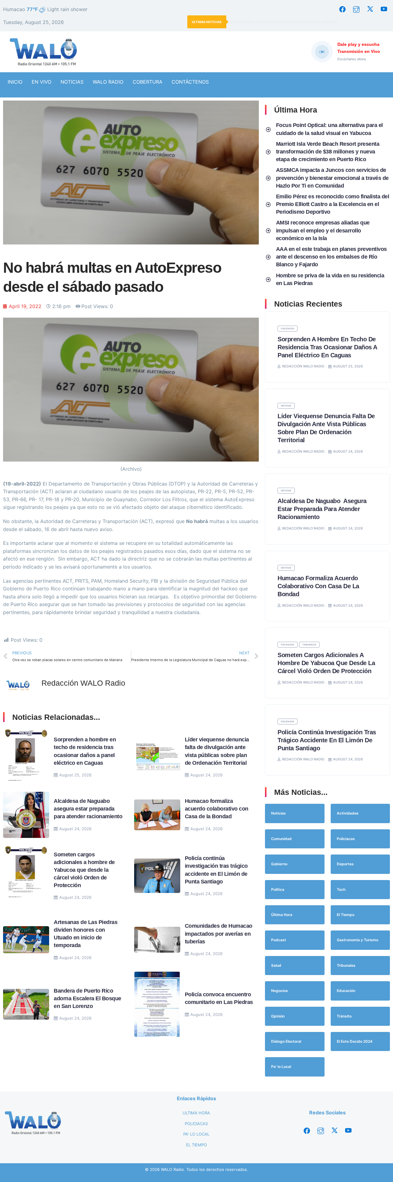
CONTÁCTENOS (190, 82)
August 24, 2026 (206, 774)
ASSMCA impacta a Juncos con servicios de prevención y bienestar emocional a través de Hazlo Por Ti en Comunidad (332, 177)
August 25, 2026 (75, 774)
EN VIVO (41, 82)
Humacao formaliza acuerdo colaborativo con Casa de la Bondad (216, 808)
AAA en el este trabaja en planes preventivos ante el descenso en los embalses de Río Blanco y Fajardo (331, 257)
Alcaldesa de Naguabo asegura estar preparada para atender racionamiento (88, 808)
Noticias (286, 405)
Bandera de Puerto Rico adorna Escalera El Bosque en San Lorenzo (87, 998)
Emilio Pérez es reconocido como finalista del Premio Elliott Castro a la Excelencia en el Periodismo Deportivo (332, 204)
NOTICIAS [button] (72, 82)
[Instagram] (356, 9)
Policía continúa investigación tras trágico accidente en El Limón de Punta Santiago (327, 740)
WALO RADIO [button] (108, 82)
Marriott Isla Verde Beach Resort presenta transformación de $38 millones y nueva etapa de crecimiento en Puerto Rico (327, 151)
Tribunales (309, 644)
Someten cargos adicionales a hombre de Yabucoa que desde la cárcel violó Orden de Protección (84, 870)
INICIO (15, 82)
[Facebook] (342, 9)
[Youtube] (383, 9)
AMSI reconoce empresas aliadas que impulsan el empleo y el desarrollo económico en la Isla (323, 230)
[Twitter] (370, 9)
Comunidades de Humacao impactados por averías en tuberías (283, 21)
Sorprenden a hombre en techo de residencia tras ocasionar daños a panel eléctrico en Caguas (327, 347)
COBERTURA (147, 82)
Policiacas (287, 328)
